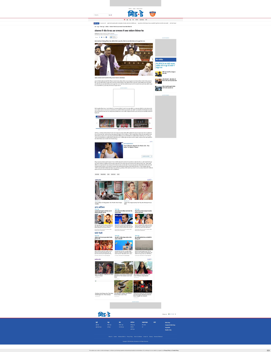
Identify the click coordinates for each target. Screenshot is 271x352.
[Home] (124, 19)
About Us (110, 336)
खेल (133, 19)
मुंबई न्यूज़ (97, 324)
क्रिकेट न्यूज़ (121, 324)
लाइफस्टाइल (142, 19)
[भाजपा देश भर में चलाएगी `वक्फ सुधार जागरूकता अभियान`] (106, 123)
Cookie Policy (175, 350)
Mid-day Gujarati (139, 8)
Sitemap (151, 336)
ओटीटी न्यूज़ (132, 329)
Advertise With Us (122, 336)
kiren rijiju (97, 174)
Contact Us (145, 336)
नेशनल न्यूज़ (102, 26)
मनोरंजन (136, 19)
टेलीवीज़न (132, 327)
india (108, 174)
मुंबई (127, 19)
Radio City (168, 330)
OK (268, 350)
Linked (107, 37)
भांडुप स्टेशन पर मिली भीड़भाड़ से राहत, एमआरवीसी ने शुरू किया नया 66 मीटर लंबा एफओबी (117, 23)
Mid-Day (130, 8)
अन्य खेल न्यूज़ (121, 327)
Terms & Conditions (138, 336)
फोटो (146, 19)
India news (113, 174)
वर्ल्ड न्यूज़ (108, 327)
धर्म (142, 327)
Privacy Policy (130, 336)
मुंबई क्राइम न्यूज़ (98, 327)
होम (95, 26)
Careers (115, 336)
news (118, 174)
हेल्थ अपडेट (144, 324)
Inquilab (134, 8)
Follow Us (114, 37)
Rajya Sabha (103, 174)
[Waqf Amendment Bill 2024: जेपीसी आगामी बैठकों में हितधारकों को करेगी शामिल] (123, 123)
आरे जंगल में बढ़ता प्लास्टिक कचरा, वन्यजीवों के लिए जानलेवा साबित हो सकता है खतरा (148, 23)
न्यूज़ (130, 19)
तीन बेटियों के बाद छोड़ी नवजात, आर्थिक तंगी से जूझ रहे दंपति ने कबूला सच (165, 66)
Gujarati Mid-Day (170, 325)
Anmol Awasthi (127, 255)
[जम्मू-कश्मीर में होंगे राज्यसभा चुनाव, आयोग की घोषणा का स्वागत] (140, 123)
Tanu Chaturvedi (107, 255)
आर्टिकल (107, 26)
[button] (150, 123)
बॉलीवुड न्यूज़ (132, 324)
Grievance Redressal (158, 336)
